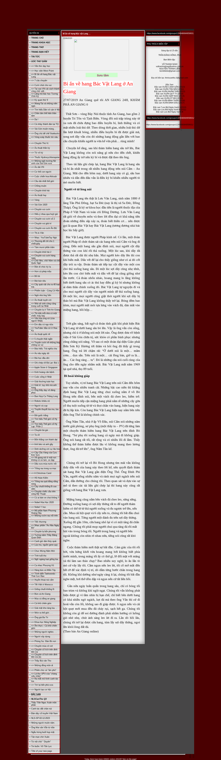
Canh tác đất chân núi (41, 708)
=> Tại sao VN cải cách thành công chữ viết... (45, 90)
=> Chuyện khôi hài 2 (41, 252)
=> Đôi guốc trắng (39, 415)
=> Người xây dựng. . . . (43, 636)
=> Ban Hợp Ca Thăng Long (44, 396)
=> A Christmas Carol (41, 473)
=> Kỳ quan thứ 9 (39, 100)
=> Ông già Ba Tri (39, 617)
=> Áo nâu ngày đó (40, 353)
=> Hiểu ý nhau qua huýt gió (44, 214)
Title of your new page (41, 751)
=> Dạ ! (34, 119)
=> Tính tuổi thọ (38, 555)
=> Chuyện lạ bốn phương (43, 531)
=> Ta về (35, 435)
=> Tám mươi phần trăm (43, 247)
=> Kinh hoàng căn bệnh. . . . (45, 372)
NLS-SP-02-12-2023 (40, 718)
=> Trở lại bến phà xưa (42, 685)
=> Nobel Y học (38, 507)
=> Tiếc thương (38, 522)
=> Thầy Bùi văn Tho (41, 660)
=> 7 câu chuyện (39, 80)
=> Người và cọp (39, 405)
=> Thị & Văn (37, 233)
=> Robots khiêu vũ (40, 401)
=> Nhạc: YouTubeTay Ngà (44, 237)
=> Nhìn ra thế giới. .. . (42, 613)
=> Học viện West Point (42, 71)
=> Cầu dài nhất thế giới (42, 181)
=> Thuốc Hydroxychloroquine (45, 157)
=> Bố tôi (35, 276)
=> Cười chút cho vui (41, 85)
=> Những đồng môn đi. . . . (44, 665)
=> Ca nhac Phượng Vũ (42, 565)
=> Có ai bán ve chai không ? (45, 497)
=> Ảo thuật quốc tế (40, 334)
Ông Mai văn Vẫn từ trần (43, 727)
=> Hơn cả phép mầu (41, 271)
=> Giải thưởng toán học (43, 381)
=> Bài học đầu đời (40, 358)
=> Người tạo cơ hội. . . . (43, 689)
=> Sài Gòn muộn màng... (43, 129)
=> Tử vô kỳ (37, 152)
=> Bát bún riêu (38, 281)
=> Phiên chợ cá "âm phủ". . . (45, 670)
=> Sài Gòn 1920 (39, 204)
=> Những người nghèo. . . (44, 632)
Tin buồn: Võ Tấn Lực (41, 746)
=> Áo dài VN (37, 167)
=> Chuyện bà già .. (40, 430)
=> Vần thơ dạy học (40, 66)
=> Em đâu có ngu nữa (42, 324)
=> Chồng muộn (38, 186)
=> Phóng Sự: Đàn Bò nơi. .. (45, 641)
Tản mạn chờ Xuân (40, 737)
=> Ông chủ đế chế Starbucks (45, 133)
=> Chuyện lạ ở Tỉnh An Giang (45, 310)
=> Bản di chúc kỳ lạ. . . (42, 267)
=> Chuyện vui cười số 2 (43, 219)
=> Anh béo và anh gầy (42, 444)
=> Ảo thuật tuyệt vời (41, 300)
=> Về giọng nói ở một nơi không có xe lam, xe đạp (43, 458)
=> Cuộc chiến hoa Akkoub (44, 176)
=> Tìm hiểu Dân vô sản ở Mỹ (45, 109)
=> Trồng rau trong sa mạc (43, 468)
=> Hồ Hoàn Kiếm (39, 478)
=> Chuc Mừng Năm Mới (43, 551)
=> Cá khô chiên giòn (41, 603)
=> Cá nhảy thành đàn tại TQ (45, 124)
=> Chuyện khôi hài (40, 190)
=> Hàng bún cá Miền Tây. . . (45, 570)
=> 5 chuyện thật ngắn (41, 339)
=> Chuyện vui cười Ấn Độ (44, 228)
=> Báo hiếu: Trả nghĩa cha (44, 348)
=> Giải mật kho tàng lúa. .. (44, 608)
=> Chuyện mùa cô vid (42, 646)
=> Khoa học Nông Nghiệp (43, 622)
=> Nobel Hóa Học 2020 (42, 502)
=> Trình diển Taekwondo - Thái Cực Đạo (43, 574)
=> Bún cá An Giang (40, 594)
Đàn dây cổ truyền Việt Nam (44, 713)
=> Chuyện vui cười (40, 209)
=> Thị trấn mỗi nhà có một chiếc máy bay (44, 314)
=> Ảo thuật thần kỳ (40, 148)
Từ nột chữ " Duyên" (41, 741)
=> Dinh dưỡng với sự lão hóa (45, 449)
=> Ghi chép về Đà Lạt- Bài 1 (45, 363)
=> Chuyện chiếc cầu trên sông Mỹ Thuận (43, 492)
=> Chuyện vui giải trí (41, 223)
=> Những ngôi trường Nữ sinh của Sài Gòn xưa (43, 162)
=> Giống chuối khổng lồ (42, 589)
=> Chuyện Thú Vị (39, 143)
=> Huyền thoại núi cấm (42, 580)
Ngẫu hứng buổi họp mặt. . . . (45, 732)
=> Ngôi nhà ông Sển (41, 295)
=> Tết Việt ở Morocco (42, 584)
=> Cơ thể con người (41, 172)
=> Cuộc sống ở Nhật (41, 377)
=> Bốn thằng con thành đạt (44, 439)
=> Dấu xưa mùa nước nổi (43, 464)
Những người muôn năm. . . (44, 723)
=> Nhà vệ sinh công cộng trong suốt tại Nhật (43, 304)
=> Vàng (35, 200)
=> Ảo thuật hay (38, 195)
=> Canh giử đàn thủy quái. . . (45, 541)
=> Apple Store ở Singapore (44, 367)
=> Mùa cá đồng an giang (43, 598)
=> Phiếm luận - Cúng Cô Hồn (45, 290)
